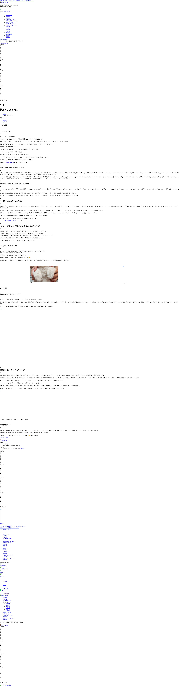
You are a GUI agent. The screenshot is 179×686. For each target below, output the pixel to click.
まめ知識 (5, 120)
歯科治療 (8, 29)
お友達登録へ (6, 11)
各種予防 (8, 31)
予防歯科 (8, 28)
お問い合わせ (9, 34)
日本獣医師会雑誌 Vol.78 (9, 220)
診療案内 (8, 603)
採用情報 (8, 37)
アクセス (8, 18)
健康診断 (8, 32)
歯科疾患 (8, 26)
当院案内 (8, 16)
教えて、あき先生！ (11, 23)
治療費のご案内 (9, 22)
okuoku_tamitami (10, 162)
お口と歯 (5, 122)
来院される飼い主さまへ (12, 20)
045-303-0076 (4, 2)
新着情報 (8, 35)
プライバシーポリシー (11, 25)
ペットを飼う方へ (10, 19)
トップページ (9, 15)
